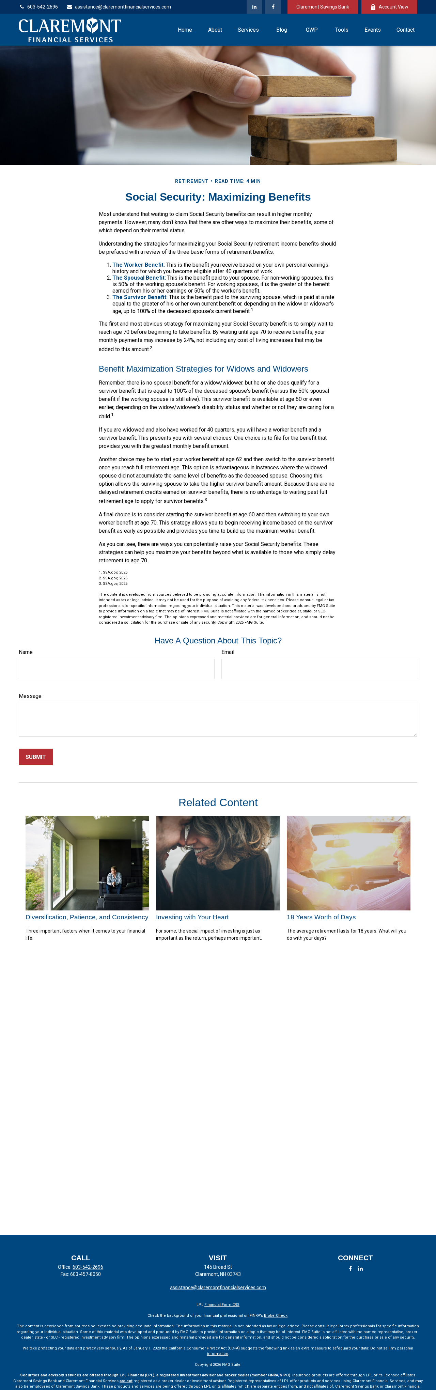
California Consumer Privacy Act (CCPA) (204, 1348)
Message (30, 696)
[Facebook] (273, 7)
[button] (185, 30)
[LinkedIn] (254, 7)
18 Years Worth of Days (321, 917)
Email (227, 652)
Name (26, 652)
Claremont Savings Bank (322, 7)
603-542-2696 (42, 7)
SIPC (284, 1375)
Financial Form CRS (221, 1304)
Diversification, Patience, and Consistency (87, 917)
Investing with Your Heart (192, 917)
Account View (393, 7)
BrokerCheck (275, 1315)
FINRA (273, 1375)
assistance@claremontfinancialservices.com (123, 7)
